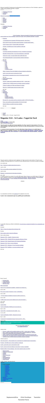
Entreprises (7, 370)
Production (5, 38)
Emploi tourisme (6, 359)
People (6, 376)
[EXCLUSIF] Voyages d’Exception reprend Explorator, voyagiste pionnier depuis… (18, 42)
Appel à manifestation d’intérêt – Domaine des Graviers (10, 314)
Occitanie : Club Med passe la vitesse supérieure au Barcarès (14, 46)
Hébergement (5, 92)
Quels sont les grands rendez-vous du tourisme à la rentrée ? (14, 333)
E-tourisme (5, 91)
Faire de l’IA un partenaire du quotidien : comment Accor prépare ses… (13, 287)
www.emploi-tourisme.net (6, 323)
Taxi (6, 63)
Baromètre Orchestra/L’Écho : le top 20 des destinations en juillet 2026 (16, 53)
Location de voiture (8, 69)
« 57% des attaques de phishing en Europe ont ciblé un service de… (13, 295)
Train (6, 66)
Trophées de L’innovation (7, 378)
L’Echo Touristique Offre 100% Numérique (9, 131)
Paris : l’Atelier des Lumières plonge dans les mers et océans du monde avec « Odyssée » (19, 332)
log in (30, 129)
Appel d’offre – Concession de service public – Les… (10, 310)
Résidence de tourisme (9, 97)
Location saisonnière (9, 96)
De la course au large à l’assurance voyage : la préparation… (11, 291)
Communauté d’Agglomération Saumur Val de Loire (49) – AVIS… (13, 318)
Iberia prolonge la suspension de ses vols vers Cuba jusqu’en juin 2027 (16, 75)
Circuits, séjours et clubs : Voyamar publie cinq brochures (13, 44)
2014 (1, 179)
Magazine (4, 377)
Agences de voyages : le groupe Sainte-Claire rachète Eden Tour (15, 55)
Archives (4, 179)
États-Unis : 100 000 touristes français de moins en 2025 (13, 87)
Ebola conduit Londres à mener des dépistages (9, 233)
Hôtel (6, 94)
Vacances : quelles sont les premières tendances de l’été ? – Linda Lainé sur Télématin (19, 331)
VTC (6, 62)
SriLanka (7, 179)
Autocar (6, 68)
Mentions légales (6, 350)
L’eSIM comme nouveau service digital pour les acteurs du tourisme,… (13, 299)
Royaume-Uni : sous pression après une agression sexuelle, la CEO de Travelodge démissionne (20, 335)
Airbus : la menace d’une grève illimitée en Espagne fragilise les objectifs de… (17, 71)
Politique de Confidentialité (8, 351)
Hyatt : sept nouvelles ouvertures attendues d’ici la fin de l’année (15, 102)
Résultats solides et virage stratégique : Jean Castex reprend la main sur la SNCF (15, 348)
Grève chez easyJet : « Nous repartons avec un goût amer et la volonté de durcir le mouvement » (18, 340)
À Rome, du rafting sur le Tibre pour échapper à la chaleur (13, 85)
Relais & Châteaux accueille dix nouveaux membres (12, 104)
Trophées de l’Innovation (7, 11)
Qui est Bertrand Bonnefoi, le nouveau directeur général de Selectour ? (16, 57)
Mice (6, 375)
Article (1, 120)
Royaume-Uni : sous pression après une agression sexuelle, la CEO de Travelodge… (18, 99)
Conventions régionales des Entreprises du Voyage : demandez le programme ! (17, 51)
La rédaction (5, 12)
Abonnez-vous (5, 379)
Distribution (5, 49)
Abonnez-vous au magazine (15, 15)
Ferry (6, 64)
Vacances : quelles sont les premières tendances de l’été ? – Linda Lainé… (16, 81)
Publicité (4, 13)
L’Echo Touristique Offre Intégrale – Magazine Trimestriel (31, 130)
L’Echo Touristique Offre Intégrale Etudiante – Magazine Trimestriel (23, 178)
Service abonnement (6, 355)
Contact (4, 380)
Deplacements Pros (6, 357)
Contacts (4, 352)
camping (6, 95)
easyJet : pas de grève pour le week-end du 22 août (12, 73)
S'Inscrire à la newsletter (4, 15)
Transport (4, 60)
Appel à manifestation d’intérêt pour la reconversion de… (11, 306)
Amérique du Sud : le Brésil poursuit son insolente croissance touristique (16, 83)
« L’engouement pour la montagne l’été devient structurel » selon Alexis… (16, 40)
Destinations (5, 79)
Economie (7, 365)
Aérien (6, 67)
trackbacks (16, 193)
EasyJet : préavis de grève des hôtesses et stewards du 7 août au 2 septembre (14, 346)
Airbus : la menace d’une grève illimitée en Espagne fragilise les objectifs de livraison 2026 (19, 334)
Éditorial (6, 371)
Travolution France (6, 358)
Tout (6, 61)
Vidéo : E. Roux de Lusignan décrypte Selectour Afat (10, 229)
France (4, 90)
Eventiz (4, 356)
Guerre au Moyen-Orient (7, 78)
